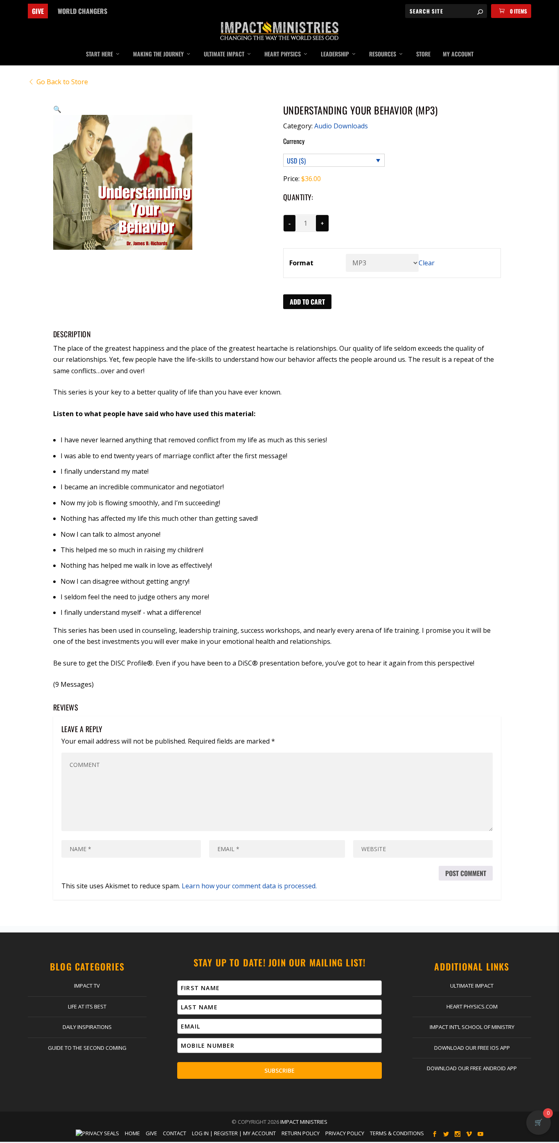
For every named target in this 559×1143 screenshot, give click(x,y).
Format (301, 262)
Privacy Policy (344, 1133)
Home (132, 1133)
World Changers (82, 11)
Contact (174, 1133)
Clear (427, 262)
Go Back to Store (62, 81)
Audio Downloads (341, 125)
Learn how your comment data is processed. (249, 885)
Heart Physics (282, 54)
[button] (57, 109)
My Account (458, 54)
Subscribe (279, 1070)
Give (38, 11)
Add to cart (307, 302)
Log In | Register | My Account (234, 1133)
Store (423, 54)
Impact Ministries (303, 1121)
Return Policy (301, 1133)
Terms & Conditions (397, 1133)
